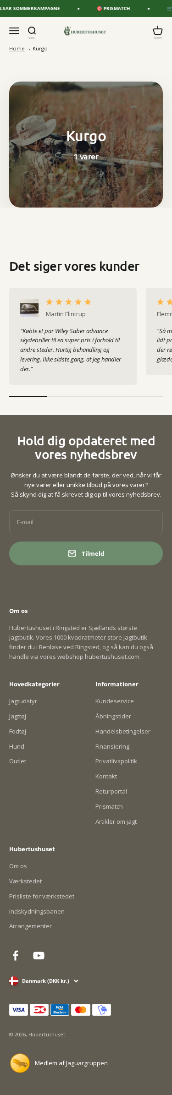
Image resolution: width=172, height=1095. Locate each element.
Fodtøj (17, 731)
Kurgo (40, 48)
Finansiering (112, 746)
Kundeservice (114, 701)
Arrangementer (30, 926)
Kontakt (106, 776)
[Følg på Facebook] (15, 955)
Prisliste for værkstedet (41, 896)
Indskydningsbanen (37, 911)
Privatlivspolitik (116, 761)
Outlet (17, 761)
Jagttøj (17, 716)
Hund (16, 746)
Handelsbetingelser (122, 731)
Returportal (111, 791)
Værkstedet (25, 881)
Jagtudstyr (23, 701)
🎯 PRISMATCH (110, 8)
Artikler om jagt (116, 821)
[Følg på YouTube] (39, 955)
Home (17, 48)
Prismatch (109, 806)
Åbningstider (113, 716)
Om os (18, 866)
